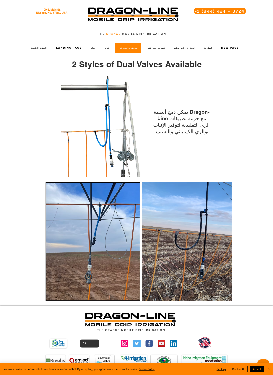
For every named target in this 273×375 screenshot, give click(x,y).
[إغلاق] (268, 369)
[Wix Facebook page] (149, 343)
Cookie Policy (147, 369)
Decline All (238, 369)
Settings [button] (221, 369)
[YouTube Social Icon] (161, 343)
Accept (257, 369)
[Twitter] (137, 343)
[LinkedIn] (173, 343)
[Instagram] (124, 343)
